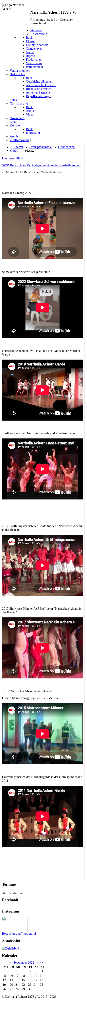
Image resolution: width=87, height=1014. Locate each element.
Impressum (54, 1003)
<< (6, 962)
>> (41, 962)
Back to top (9, 1010)
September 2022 (23, 962)
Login (30, 1003)
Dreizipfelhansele (40, 147)
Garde (14, 150)
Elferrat (18, 147)
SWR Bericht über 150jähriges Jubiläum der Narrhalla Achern (41, 165)
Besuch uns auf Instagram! (19, 933)
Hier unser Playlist (13, 158)
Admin (40, 1003)
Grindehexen (66, 147)
